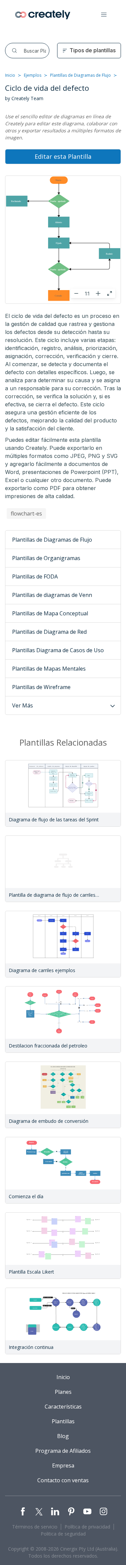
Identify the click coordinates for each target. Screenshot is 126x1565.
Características (63, 1406)
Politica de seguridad (63, 1533)
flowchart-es (26, 513)
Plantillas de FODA (35, 576)
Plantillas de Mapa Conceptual (50, 613)
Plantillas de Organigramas (46, 558)
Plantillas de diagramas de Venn (52, 595)
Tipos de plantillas (93, 50)
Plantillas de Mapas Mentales (49, 668)
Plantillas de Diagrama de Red (49, 631)
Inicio (10, 75)
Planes (63, 1392)
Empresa (63, 1465)
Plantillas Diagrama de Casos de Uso (58, 650)
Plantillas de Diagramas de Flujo (80, 75)
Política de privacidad (87, 1526)
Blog (63, 1436)
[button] (103, 14)
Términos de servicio (34, 1526)
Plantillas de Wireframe (41, 687)
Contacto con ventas (63, 1480)
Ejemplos (32, 75)
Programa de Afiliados (63, 1450)
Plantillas (63, 1421)
